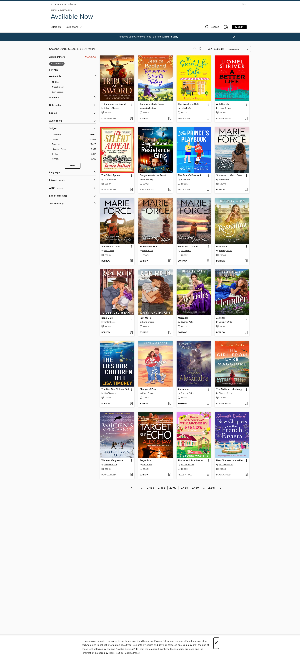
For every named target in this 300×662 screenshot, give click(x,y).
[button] (211, 28)
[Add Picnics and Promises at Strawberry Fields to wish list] (208, 475)
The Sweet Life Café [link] (188, 104)
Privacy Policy (161, 641)
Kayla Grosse (109, 322)
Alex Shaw (147, 464)
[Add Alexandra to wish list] (208, 404)
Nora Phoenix (186, 179)
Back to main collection (65, 4)
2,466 (161, 488)
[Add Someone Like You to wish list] (208, 261)
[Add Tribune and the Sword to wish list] (131, 119)
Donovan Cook (110, 464)
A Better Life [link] (222, 104)
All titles (55, 82)
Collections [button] (72, 27)
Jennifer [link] (220, 318)
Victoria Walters (187, 464)
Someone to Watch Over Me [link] (230, 175)
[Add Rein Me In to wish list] (170, 332)
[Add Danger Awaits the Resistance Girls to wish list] (170, 190)
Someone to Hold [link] (149, 246)
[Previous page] (131, 488)
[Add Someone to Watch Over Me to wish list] (246, 190)
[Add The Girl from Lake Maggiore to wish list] (246, 404)
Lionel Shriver (225, 108)
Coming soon (57, 92)
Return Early (171, 36)
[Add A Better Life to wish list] (246, 119)
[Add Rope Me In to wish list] (131, 332)
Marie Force (224, 179)
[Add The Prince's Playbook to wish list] (208, 190)
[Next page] (220, 488)
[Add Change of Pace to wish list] (170, 404)
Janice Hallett (110, 179)
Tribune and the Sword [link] (113, 104)
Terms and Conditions (137, 641)
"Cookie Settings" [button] (125, 649)
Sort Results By (216, 48)
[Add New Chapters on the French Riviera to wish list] (246, 475)
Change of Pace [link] (148, 389)
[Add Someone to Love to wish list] (131, 261)
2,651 (211, 488)
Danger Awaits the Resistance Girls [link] (154, 175)
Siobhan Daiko (225, 393)
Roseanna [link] (221, 246)
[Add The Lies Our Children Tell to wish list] (131, 404)
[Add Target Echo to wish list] (170, 475)
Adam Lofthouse (111, 108)
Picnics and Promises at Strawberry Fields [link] (192, 460)
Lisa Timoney (110, 393)
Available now (58, 87)
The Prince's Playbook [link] (189, 175)
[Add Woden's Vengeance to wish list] (131, 475)
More (72, 166)
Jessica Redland (149, 108)
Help (244, 4)
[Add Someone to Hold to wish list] (170, 261)
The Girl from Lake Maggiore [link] (230, 389)
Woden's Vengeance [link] (112, 460)
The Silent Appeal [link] (110, 175)
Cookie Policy (132, 653)
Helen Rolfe (186, 108)
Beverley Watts (225, 250)
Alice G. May (147, 179)
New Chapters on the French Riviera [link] (230, 460)
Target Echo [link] (146, 460)
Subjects (56, 27)
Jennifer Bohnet (226, 464)
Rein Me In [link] (145, 318)
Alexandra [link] (183, 389)
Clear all (90, 56)
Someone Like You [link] (188, 246)
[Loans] (226, 28)
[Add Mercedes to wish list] (208, 332)
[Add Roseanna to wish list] (246, 261)
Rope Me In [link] (107, 318)
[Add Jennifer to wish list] (246, 332)
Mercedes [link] (183, 318)
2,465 (150, 488)
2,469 (195, 488)
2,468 (184, 488)
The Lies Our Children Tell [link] (115, 389)
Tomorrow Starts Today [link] (152, 104)
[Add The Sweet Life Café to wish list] (208, 119)
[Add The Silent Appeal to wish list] (131, 190)
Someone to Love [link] (110, 246)
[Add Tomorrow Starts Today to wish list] (170, 119)
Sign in (239, 27)
